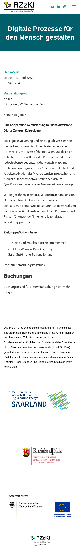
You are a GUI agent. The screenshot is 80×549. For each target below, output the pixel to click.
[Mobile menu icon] (73, 6)
